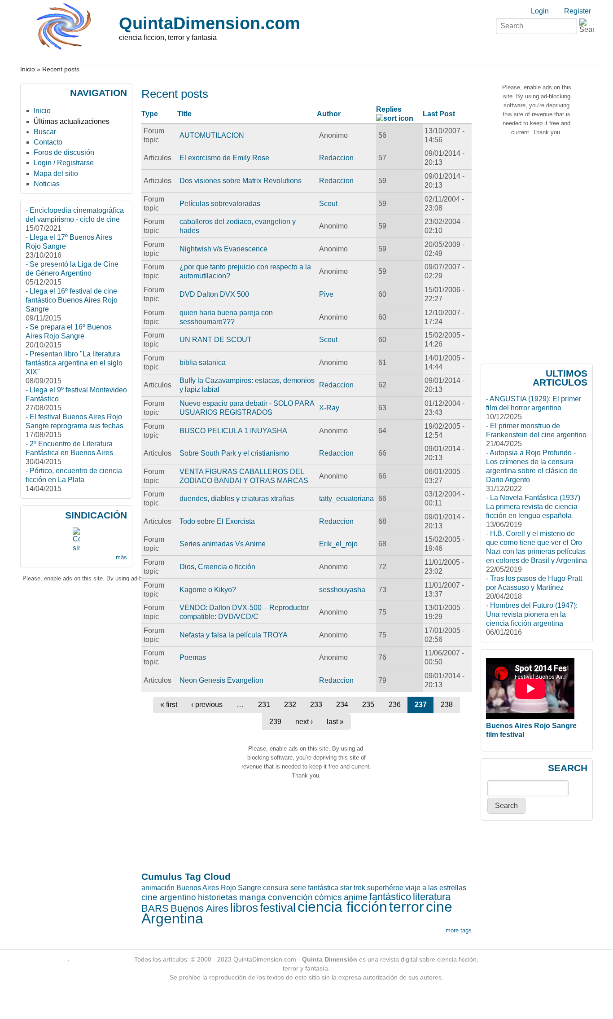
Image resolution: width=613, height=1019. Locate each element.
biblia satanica (203, 362)
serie (298, 888)
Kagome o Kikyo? (208, 589)
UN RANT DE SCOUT (216, 339)
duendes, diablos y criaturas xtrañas (237, 498)
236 (395, 704)
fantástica (323, 888)
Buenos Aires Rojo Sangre (218, 888)
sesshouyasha (342, 589)
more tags (459, 930)
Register (577, 11)
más (121, 557)
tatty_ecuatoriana (346, 498)
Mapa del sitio (56, 173)
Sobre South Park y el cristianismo (234, 453)
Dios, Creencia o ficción (217, 567)
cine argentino (168, 897)
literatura (432, 896)
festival (278, 907)
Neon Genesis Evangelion (221, 680)
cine (439, 907)
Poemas (193, 657)
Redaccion (336, 158)
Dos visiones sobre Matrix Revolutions (241, 180)
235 (368, 704)
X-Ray (329, 408)
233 (316, 704)
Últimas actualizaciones (71, 121)
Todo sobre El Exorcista (217, 521)
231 (264, 704)
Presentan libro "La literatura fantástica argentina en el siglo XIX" (74, 363)
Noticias (47, 184)
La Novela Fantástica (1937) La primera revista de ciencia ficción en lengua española (533, 506)
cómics (328, 897)
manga (252, 897)
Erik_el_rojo (338, 544)
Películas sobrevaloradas (220, 203)
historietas (217, 897)
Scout (328, 203)
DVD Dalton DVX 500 (214, 294)
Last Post (439, 114)
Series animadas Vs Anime (223, 544)
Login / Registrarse (64, 163)
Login (540, 11)
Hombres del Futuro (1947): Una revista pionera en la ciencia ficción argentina (532, 614)
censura (276, 888)
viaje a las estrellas (435, 888)
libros (244, 907)
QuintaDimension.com (209, 23)
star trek (352, 888)
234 (342, 704)
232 (290, 704)
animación (158, 888)
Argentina (172, 918)
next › (304, 721)
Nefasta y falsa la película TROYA (234, 635)
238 (447, 704)
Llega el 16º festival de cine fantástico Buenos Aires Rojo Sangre (72, 300)
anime (356, 897)
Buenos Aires (199, 908)
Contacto (48, 142)
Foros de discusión (64, 152)
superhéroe (385, 888)
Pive (326, 294)
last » (335, 721)
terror (406, 907)
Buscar (45, 132)
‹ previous (207, 704)
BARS (155, 908)
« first (168, 704)
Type (149, 114)
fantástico (390, 896)
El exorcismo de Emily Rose (224, 158)
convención (290, 897)
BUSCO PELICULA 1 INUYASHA (233, 431)
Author (329, 114)
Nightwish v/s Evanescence (223, 249)
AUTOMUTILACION (212, 135)
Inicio (27, 69)
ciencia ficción (342, 907)
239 (275, 721)
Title (184, 114)
